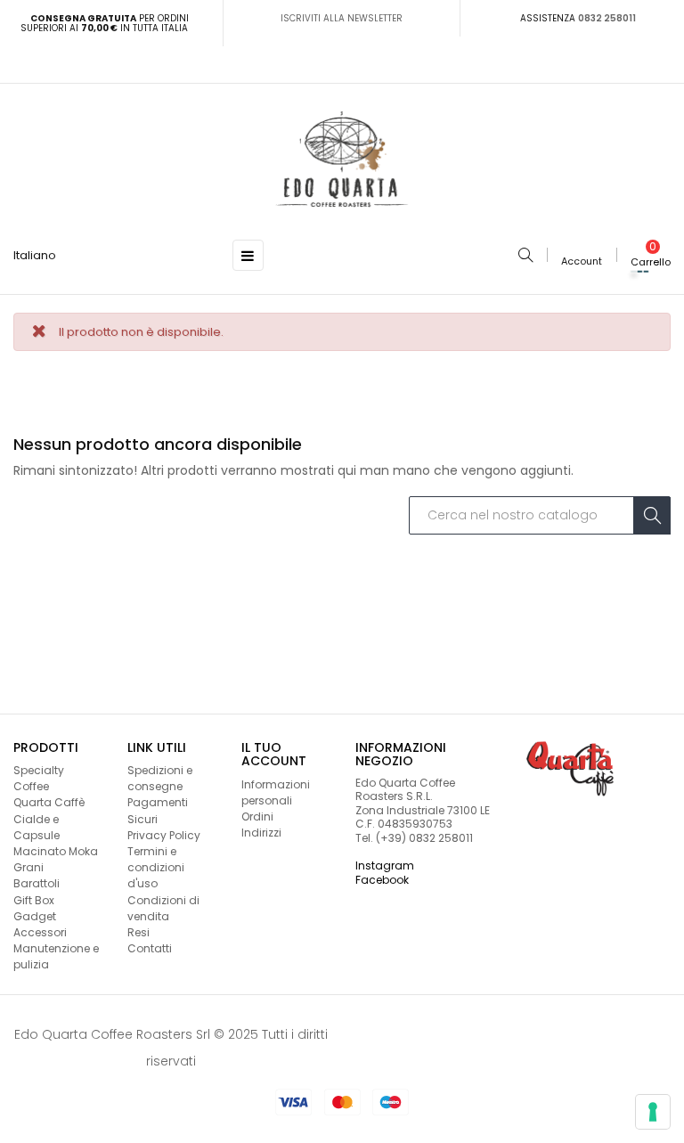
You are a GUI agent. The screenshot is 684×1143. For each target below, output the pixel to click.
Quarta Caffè (49, 802)
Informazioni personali (275, 792)
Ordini (257, 816)
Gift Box (33, 900)
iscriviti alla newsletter (342, 18)
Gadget (34, 916)
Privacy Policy (163, 835)
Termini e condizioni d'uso (155, 867)
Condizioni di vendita (163, 908)
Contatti (149, 948)
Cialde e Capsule (36, 827)
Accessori (40, 932)
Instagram (384, 865)
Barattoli (36, 883)
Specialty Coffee (38, 778)
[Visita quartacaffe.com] (570, 768)
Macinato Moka (55, 851)
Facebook (382, 879)
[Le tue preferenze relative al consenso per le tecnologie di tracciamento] (653, 1112)
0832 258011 (607, 18)
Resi (138, 932)
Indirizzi (261, 832)
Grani (28, 867)
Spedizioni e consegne (159, 778)
